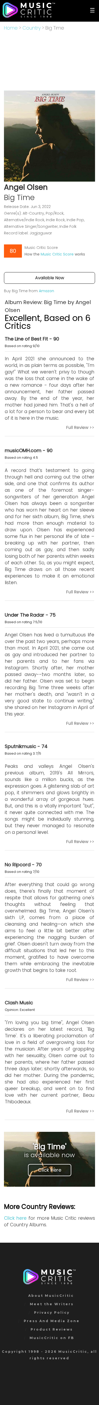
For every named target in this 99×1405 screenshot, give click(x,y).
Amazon (46, 291)
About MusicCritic (51, 1296)
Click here (15, 1218)
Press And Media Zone (52, 1321)
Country (31, 28)
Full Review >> (80, 427)
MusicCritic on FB (52, 1338)
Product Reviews (52, 1329)
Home (11, 28)
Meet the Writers (52, 1304)
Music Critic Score (57, 254)
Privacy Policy (52, 1312)
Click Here (49, 1170)
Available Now (49, 278)
